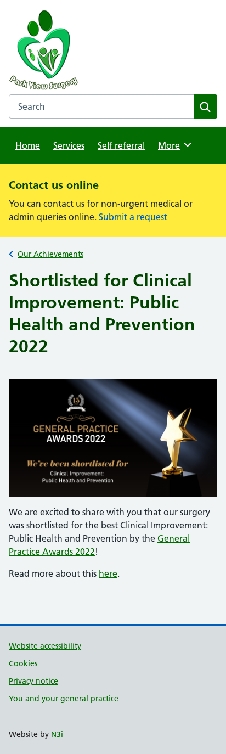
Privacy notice (33, 681)
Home (27, 145)
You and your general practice (63, 699)
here (108, 573)
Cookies (23, 663)
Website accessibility (45, 646)
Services (68, 145)
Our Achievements (50, 254)
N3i (57, 734)
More (173, 145)
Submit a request (133, 216)
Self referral (121, 145)
